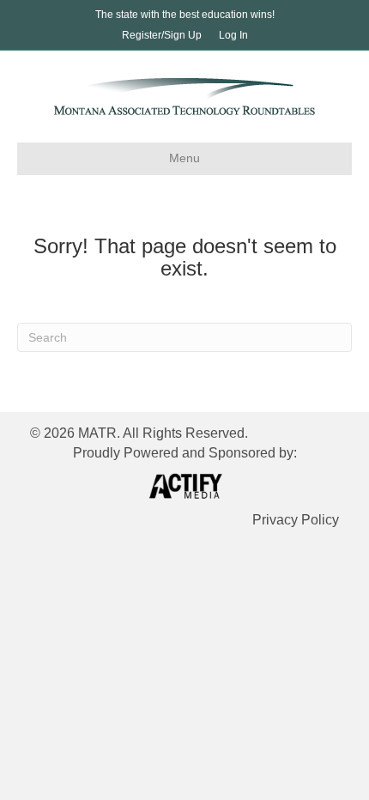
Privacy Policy (295, 519)
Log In (233, 35)
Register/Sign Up (162, 35)
